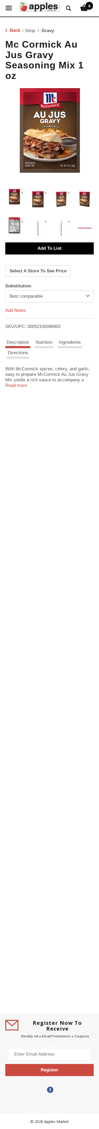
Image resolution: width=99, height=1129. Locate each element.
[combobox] (49, 296)
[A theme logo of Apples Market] (40, 6)
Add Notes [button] (15, 310)
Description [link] (18, 342)
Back (14, 30)
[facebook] (49, 1090)
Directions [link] (18, 352)
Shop (30, 30)
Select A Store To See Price (38, 270)
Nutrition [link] (44, 342)
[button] (14, 197)
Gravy (47, 30)
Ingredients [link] (70, 342)
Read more (16, 385)
